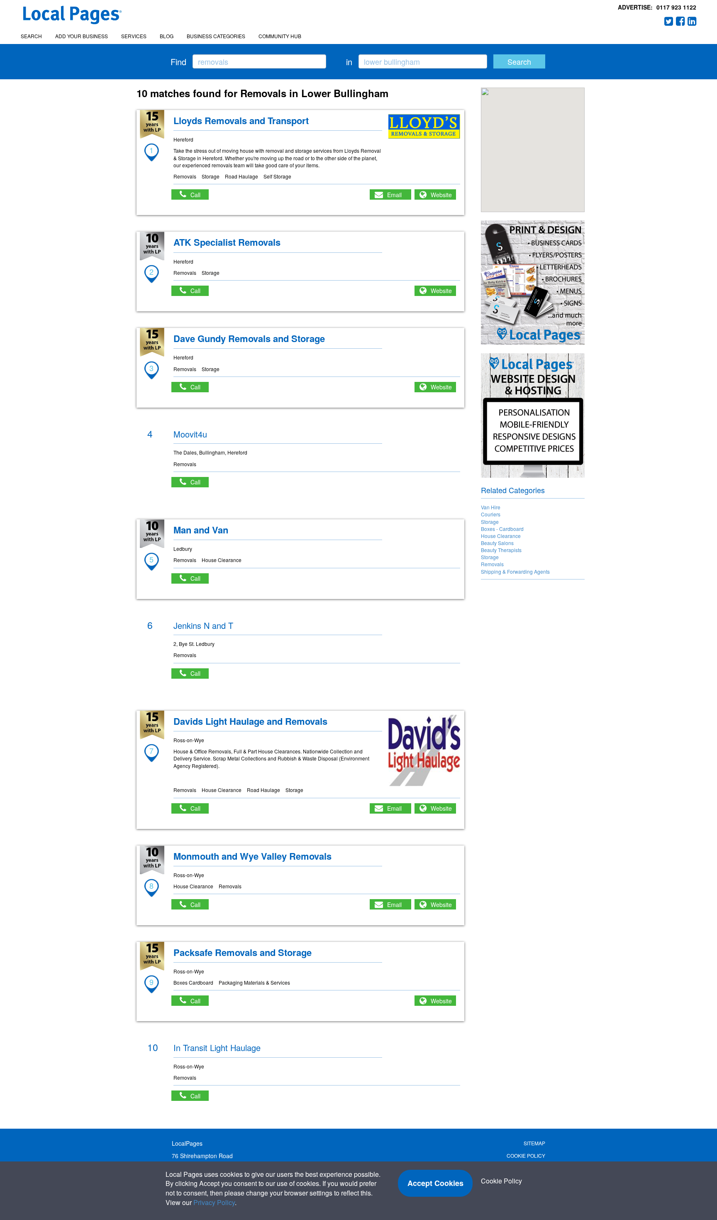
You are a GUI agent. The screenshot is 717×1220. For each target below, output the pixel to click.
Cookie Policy (526, 1155)
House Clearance (501, 535)
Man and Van (200, 529)
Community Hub (280, 35)
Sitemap (534, 1143)
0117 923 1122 (676, 7)
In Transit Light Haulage (217, 1048)
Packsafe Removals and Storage (242, 952)
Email (394, 195)
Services (133, 35)
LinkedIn (692, 21)
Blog (166, 35)
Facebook (680, 21)
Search (31, 35)
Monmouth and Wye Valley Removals (252, 856)
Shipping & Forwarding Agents (515, 571)
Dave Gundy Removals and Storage (249, 338)
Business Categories (216, 35)
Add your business (81, 35)
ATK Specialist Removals (226, 242)
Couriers (490, 514)
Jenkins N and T (203, 625)
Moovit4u (190, 434)
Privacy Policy (214, 1202)
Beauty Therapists (501, 549)
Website (441, 195)
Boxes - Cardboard (502, 528)
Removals (492, 563)
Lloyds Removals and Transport (241, 120)
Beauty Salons (497, 542)
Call (199, 195)
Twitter (669, 21)
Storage (490, 521)
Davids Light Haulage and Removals (250, 721)
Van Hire (490, 507)
